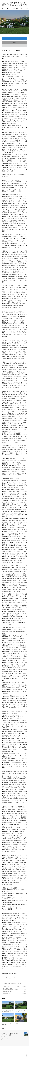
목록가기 (14, 42)
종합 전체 (10, 983)
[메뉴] (26, 3)
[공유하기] (6, 978)
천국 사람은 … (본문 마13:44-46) (10, 988)
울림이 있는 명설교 (17, 8)
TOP (26, 1055)
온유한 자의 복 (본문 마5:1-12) (9, 991)
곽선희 (7, 8)
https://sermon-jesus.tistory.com (9, 1036)
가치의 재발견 (6, 993)
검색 (23, 3)
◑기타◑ (5, 983)
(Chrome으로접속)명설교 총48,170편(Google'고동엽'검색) (14, 3)
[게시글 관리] (8, 978)
